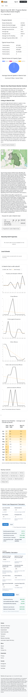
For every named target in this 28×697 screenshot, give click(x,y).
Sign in (16, 2)
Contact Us (3, 650)
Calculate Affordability (8, 594)
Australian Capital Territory (7, 640)
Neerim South (5, 473)
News (2, 648)
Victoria (3, 636)
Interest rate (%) (20, 509)
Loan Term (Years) (6, 578)
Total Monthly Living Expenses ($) (7, 569)
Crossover (10, 478)
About (2, 646)
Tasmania (3, 634)
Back (3, 5)
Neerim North (5, 476)
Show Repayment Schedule (20, 527)
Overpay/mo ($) (19, 517)
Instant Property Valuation (8, 145)
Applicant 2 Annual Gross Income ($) (19, 559)
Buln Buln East (14, 476)
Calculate (5, 524)
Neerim (22, 476)
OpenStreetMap (19, 168)
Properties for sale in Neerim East (11, 228)
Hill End (21, 473)
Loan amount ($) (6, 509)
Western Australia (5, 638)
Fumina (3, 478)
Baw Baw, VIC (7, 14)
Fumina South (14, 473)
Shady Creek (5, 481)
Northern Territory (5, 625)
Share (6, 5)
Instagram (3, 663)
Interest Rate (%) (20, 577)
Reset (11, 524)
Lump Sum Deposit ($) (19, 585)
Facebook (3, 666)
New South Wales (5, 628)
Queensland (4, 630)
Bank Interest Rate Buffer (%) (7, 587)
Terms (2, 658)
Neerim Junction (19, 478)
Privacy (2, 656)
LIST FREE (23, 1)
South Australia (4, 632)
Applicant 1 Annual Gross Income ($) (6, 559)
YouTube (3, 668)
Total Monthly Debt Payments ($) (20, 568)
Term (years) (6, 516)
